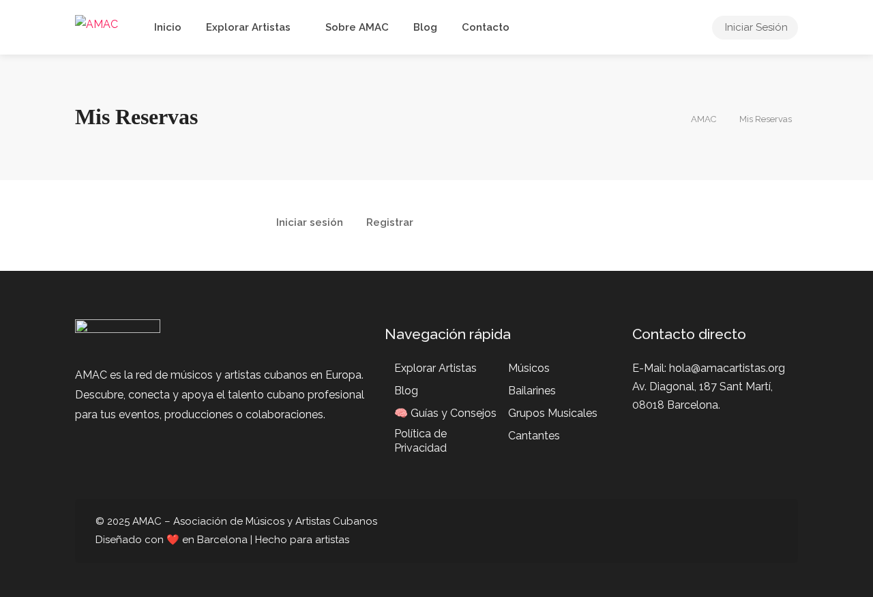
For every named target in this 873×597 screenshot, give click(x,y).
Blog (425, 27)
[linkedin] (724, 531)
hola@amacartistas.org (727, 368)
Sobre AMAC (357, 27)
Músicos (529, 368)
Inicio (167, 27)
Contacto (485, 27)
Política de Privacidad (420, 440)
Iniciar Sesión (756, 27)
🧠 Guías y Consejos (445, 413)
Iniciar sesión (309, 223)
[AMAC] (96, 23)
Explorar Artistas (248, 27)
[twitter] (701, 531)
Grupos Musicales (552, 413)
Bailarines (532, 390)
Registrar (389, 223)
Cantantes (534, 435)
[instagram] (769, 531)
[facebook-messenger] (746, 531)
